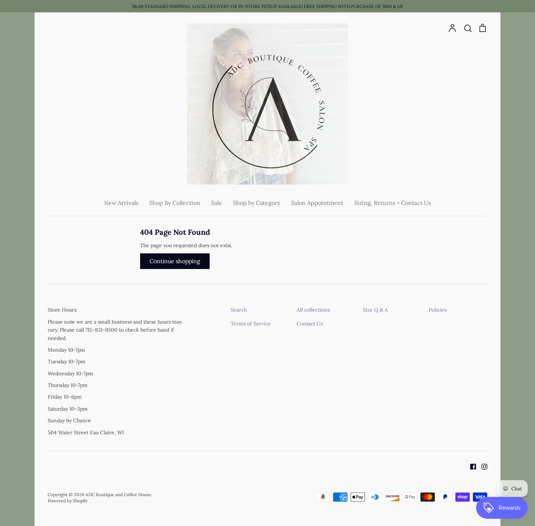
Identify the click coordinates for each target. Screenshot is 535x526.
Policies (438, 309)
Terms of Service (251, 323)
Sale (216, 202)
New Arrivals (121, 202)
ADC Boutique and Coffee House (118, 494)
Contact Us (310, 323)
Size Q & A (375, 309)
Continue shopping (175, 261)
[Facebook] (470, 466)
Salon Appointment (317, 202)
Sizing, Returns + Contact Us (392, 202)
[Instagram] (481, 466)
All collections (313, 309)
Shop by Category (256, 202)
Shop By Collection (174, 202)
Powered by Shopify (68, 500)
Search (239, 309)
